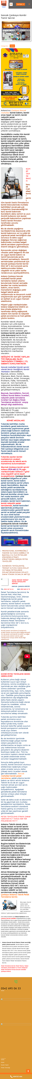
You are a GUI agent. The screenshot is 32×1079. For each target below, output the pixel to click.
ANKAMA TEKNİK (4, 7)
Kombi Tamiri (5, 1065)
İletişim (21, 4)
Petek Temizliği (5, 1067)
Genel (12, 46)
